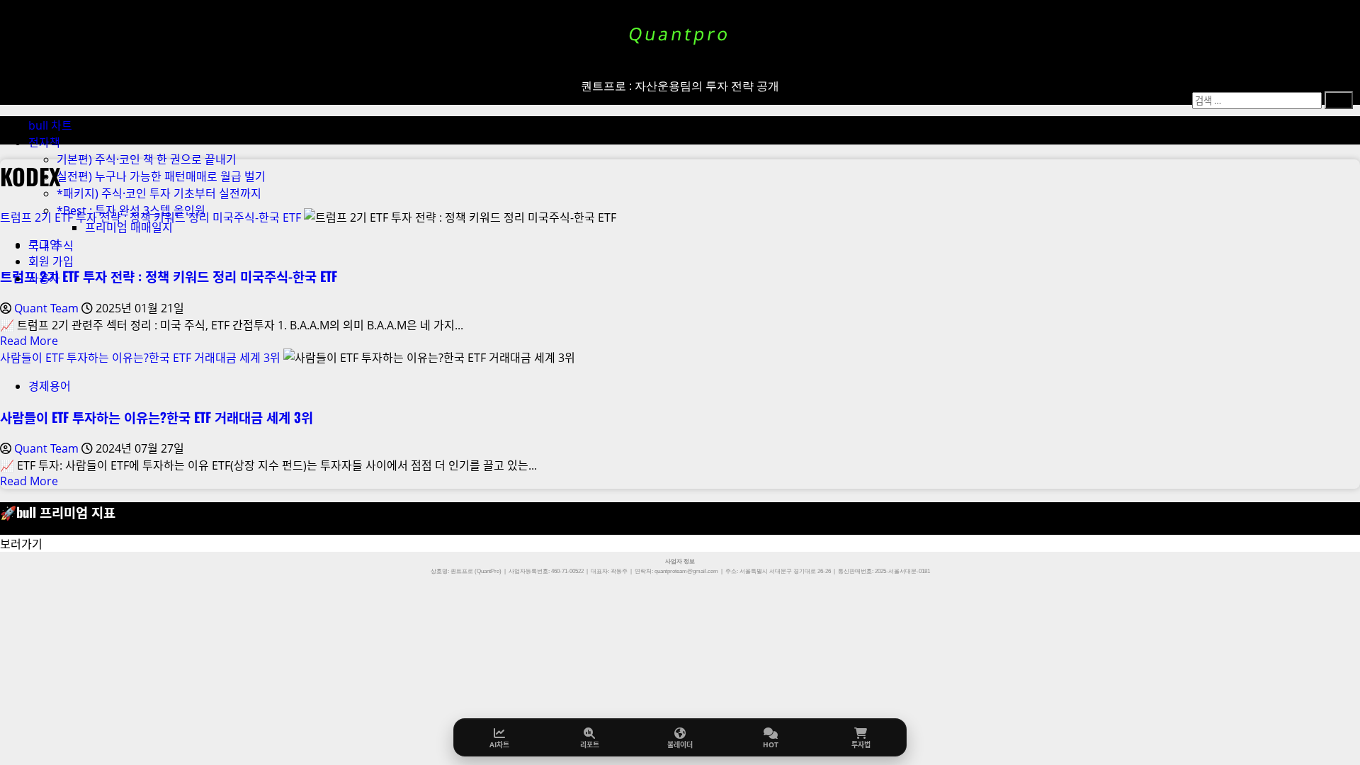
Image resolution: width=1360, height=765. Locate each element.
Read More (29, 340)
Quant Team (47, 308)
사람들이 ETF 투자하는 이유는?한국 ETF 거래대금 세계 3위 (140, 358)
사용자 (44, 278)
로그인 (44, 244)
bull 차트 (50, 125)
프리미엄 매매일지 (129, 227)
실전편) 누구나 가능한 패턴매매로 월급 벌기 (161, 176)
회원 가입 (51, 261)
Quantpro (680, 33)
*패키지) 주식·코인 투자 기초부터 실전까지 (159, 193)
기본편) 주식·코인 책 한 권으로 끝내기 (147, 159)
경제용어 (49, 386)
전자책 (44, 142)
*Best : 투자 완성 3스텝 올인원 (131, 210)
